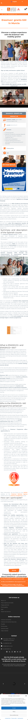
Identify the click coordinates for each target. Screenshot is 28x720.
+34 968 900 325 (7, 643)
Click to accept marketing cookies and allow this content (14, 97)
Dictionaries (4, 626)
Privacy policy (14, 718)
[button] (26, 696)
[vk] (17, 652)
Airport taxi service (6, 611)
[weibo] (20, 652)
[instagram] (12, 652)
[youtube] (15, 652)
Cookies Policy (8, 718)
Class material (4, 630)
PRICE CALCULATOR (22, 4)
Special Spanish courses (12, 14)
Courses (5, 14)
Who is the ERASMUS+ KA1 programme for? (14, 581)
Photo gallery (4, 607)
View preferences (14, 715)
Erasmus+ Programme (17, 495)
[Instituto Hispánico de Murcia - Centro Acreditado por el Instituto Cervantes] (18, 9)
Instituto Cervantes (6, 619)
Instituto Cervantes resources (8, 622)
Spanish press (4, 628)
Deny (14, 711)
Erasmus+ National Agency (19, 494)
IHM (2, 14)
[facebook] (7, 652)
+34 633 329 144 (7, 649)
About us (3, 600)
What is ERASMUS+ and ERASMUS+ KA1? (13, 579)
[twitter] (9, 652)
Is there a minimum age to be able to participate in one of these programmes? (13, 585)
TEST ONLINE (13, 4)
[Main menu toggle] (1, 9)
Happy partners (5, 605)
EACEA (25, 492)
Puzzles (3, 624)
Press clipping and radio (7, 602)
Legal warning (20, 718)
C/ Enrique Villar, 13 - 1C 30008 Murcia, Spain (9, 639)
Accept (14, 708)
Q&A (2, 609)
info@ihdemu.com (8, 646)
